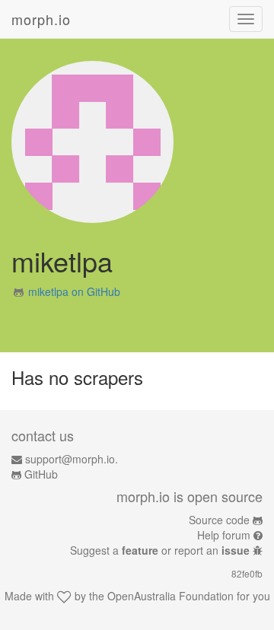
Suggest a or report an (160, 550)
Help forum (223, 534)
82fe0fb (247, 573)
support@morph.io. (71, 458)
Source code (219, 519)
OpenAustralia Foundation (170, 595)
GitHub (41, 474)
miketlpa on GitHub (74, 291)
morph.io (41, 19)
